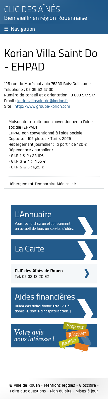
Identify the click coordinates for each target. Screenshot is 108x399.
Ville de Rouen (27, 385)
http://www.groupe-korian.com (42, 106)
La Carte (29, 248)
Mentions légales (59, 385)
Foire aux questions (28, 391)
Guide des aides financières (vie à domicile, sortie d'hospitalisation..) (43, 309)
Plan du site (61, 391)
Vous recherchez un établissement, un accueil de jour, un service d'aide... (44, 226)
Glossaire (87, 385)
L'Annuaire (33, 214)
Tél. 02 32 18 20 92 (39, 272)
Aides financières (45, 296)
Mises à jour (87, 391)
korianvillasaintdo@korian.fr (42, 101)
